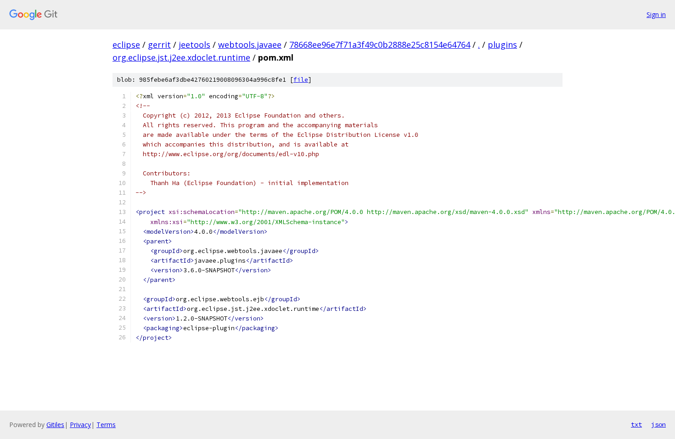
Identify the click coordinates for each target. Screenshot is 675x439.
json (658, 424)
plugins (502, 44)
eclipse (126, 44)
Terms (106, 424)
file (300, 80)
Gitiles (55, 424)
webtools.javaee (249, 44)
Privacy (80, 424)
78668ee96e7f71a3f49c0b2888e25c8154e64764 (379, 44)
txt (636, 424)
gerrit (159, 44)
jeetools (194, 44)
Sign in (656, 14)
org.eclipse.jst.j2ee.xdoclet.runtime (181, 57)
